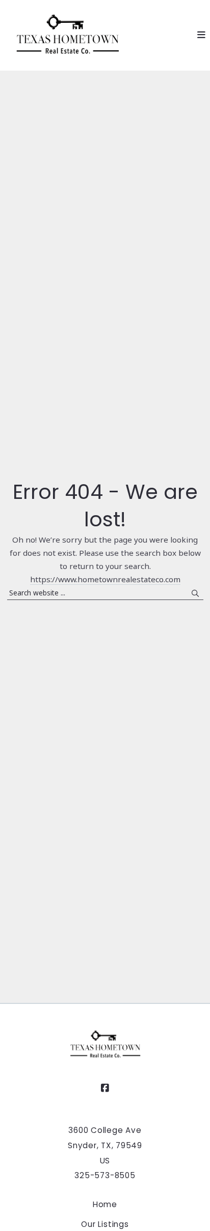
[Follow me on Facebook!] (105, 1088)
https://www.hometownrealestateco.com (105, 579)
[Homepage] (67, 35)
